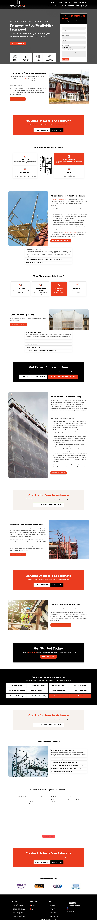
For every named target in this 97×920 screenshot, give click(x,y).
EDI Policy (52, 909)
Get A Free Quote (48, 836)
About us (59, 2)
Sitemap (33, 911)
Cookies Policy (53, 906)
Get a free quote (18, 43)
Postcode (64, 40)
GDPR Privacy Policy (54, 905)
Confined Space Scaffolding (19, 916)
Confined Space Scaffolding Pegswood (72, 799)
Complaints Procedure (55, 915)
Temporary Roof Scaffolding (60, 240)
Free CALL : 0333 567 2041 (33, 376)
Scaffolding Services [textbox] (66, 47)
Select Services (65, 45)
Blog (75, 2)
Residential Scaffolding (18, 906)
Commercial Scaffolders (18, 905)
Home (52, 2)
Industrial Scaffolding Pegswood (27, 803)
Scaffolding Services (18, 99)
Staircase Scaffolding (17, 915)
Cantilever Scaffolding (17, 913)
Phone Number (65, 35)
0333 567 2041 (73, 6)
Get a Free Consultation (63, 376)
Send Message (65, 59)
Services (67, 2)
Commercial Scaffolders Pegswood (28, 799)
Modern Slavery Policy (54, 904)
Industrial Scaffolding (18, 324)
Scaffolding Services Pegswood (27, 796)
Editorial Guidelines (54, 913)
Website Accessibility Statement (57, 911)
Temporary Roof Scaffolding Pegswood (51, 796)
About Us (33, 905)
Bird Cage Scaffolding (17, 911)
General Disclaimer (54, 916)
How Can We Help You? (67, 49)
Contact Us (82, 2)
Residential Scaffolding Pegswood (27, 801)
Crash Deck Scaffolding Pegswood (49, 801)
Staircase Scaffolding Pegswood (71, 796)
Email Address (65, 30)
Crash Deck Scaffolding (18, 912)
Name (63, 26)
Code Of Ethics (53, 912)
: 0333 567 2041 (48, 504)
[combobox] (74, 47)
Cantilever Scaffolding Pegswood (49, 803)
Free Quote (33, 906)
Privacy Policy (53, 908)
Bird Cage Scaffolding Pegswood (49, 799)
